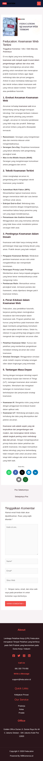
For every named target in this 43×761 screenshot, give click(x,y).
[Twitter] (19, 655)
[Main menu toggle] (39, 3)
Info (23, 49)
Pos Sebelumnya (21, 490)
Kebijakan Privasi (21, 695)
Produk (21, 713)
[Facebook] (13, 655)
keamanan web (24, 106)
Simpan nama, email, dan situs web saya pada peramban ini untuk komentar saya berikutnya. (21, 592)
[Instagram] (24, 655)
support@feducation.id (21, 679)
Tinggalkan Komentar (11, 49)
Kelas (21, 709)
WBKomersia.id (26, 756)
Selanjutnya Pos (21, 497)
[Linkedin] (29, 655)
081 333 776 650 (21, 669)
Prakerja (21, 706)
